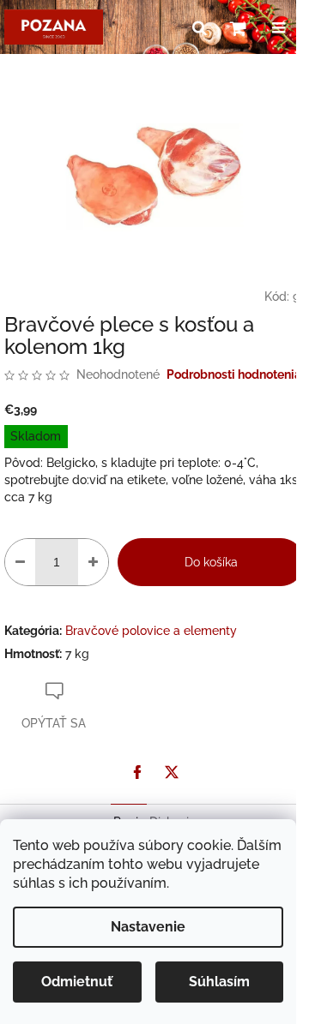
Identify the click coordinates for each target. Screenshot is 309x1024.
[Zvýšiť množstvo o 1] (93, 562)
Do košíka (211, 562)
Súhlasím (219, 981)
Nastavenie (148, 927)
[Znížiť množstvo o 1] (20, 562)
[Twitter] (171, 772)
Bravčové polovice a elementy (151, 631)
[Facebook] (137, 772)
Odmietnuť (76, 981)
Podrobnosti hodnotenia (234, 374)
